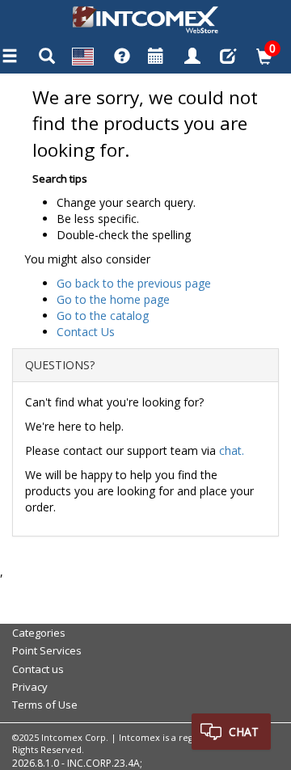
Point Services (47, 650)
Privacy (30, 687)
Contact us (38, 669)
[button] (83, 58)
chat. (231, 450)
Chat (244, 731)
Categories (38, 632)
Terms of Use (45, 704)
